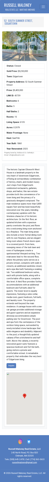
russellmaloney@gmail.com (24, 462)
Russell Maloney (19, 6)
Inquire (11, 365)
